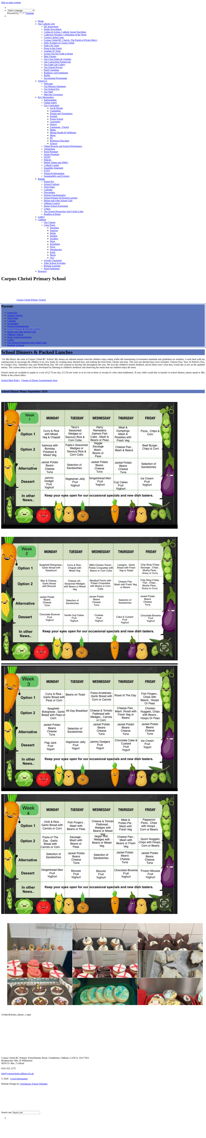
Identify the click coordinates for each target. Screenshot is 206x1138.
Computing (55, 111)
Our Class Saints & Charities (57, 59)
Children (42, 219)
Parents (41, 179)
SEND (47, 157)
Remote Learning (52, 266)
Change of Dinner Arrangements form (39, 380)
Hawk (53, 255)
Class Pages (49, 225)
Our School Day (52, 89)
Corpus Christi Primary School (31, 300)
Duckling (54, 227)
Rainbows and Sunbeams (56, 72)
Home (41, 21)
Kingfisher (55, 244)
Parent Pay (49, 181)
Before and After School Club (58, 200)
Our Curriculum (51, 105)
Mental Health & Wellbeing (63, 132)
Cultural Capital (51, 165)
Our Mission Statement (55, 86)
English (53, 116)
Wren (52, 241)
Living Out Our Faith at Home (58, 53)
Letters (47, 208)
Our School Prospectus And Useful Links (63, 211)
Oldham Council (52, 203)
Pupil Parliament (52, 268)
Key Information (46, 97)
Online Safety (50, 102)
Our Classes (49, 222)
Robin (53, 233)
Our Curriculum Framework (57, 62)
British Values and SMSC (56, 162)
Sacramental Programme (55, 78)
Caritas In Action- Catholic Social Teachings (65, 32)
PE (51, 138)
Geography (55, 121)
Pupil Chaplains (51, 70)
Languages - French (59, 127)
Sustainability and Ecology (57, 176)
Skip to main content (11, 2)
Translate (29, 13)
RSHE (47, 75)
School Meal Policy (10, 380)
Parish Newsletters (53, 29)
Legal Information (19, 1078)
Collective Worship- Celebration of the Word (65, 34)
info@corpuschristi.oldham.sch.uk (17, 1073)
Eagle (52, 252)
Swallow (54, 238)
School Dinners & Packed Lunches (60, 198)
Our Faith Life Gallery (54, 64)
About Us (42, 81)
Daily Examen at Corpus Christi (59, 43)
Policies (47, 159)
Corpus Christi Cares (54, 37)
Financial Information (54, 173)
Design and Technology (61, 113)
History (53, 124)
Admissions (49, 149)
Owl (52, 257)
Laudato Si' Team (52, 51)
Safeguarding (50, 100)
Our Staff (48, 92)
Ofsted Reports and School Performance (63, 146)
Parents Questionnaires (55, 195)
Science (53, 143)
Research (42, 271)
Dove (52, 247)
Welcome (48, 83)
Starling (53, 236)
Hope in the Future (53, 48)
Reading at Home (52, 214)
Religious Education (59, 140)
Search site (6, 1112)
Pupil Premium (51, 151)
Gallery (41, 217)
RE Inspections (51, 26)
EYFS (47, 170)
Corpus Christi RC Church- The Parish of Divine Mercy (70, 40)
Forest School (56, 119)
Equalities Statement (53, 168)
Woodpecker (56, 249)
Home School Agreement (56, 206)
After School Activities (55, 263)
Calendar (48, 189)
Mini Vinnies (50, 56)
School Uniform (51, 184)
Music (53, 135)
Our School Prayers (53, 67)
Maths (53, 130)
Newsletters (49, 192)
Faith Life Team (51, 45)
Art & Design (56, 108)
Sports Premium (51, 154)
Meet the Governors (53, 94)
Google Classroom (53, 260)
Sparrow (54, 230)
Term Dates (49, 187)
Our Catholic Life (46, 24)
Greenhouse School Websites (34, 1084)
